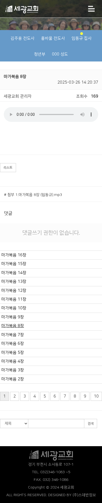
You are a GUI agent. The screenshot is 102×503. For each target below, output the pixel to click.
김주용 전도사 (23, 38)
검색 (91, 423)
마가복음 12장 (13, 290)
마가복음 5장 (12, 352)
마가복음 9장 (12, 317)
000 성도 (60, 54)
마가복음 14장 (13, 272)
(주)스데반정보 (84, 495)
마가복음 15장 (13, 263)
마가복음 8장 (12, 325)
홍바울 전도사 (53, 38)
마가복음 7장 (12, 335)
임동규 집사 (82, 38)
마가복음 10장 (13, 308)
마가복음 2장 (12, 379)
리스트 (8, 167)
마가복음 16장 (13, 255)
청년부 (39, 54)
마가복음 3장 (12, 370)
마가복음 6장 (12, 343)
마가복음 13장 (13, 281)
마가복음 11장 (13, 299)
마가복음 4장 (12, 361)
